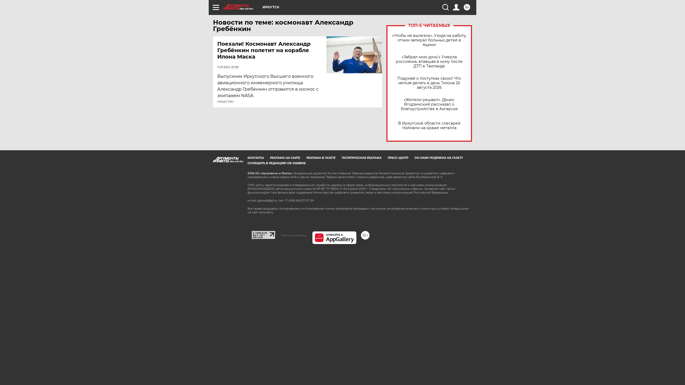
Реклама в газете (321, 158)
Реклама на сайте (285, 158)
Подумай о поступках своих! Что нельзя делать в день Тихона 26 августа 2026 (429, 83)
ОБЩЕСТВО (225, 102)
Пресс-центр (398, 158)
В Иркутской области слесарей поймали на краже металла (429, 125)
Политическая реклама (362, 158)
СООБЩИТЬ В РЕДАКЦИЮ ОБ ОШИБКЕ (277, 163)
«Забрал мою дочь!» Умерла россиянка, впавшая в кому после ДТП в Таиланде (429, 61)
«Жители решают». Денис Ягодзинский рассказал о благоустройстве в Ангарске (429, 104)
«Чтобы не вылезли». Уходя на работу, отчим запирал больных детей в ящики (429, 40)
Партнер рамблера (293, 235)
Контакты (256, 158)
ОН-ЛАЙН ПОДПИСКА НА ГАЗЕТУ (438, 158)
